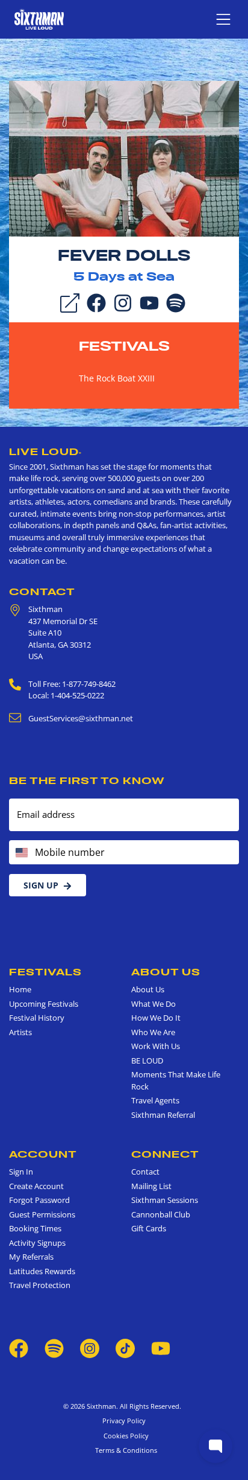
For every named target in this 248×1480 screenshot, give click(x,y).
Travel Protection (39, 1285)
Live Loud (45, 451)
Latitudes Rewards (42, 1271)
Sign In (21, 1171)
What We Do (153, 1003)
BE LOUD (147, 1060)
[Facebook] (96, 301)
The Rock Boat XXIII (117, 378)
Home (20, 989)
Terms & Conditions (124, 1450)
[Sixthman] (39, 19)
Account (43, 1154)
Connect (165, 1154)
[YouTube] (149, 301)
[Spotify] (175, 301)
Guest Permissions (42, 1214)
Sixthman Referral (163, 1114)
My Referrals (31, 1256)
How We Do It (156, 1017)
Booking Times (35, 1228)
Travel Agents (155, 1100)
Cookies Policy (124, 1435)
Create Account (36, 1186)
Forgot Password (39, 1200)
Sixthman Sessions (164, 1200)
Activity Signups (37, 1242)
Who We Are (153, 1032)
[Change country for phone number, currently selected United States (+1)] (21, 852)
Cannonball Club (160, 1214)
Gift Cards (148, 1228)
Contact (42, 591)
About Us (165, 972)
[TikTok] (126, 1347)
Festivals (124, 345)
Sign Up (40, 885)
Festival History (36, 1017)
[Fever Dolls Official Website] (124, 157)
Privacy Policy (124, 1420)
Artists (20, 1032)
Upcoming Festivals (43, 1003)
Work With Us (155, 1046)
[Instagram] (122, 301)
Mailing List (151, 1186)
